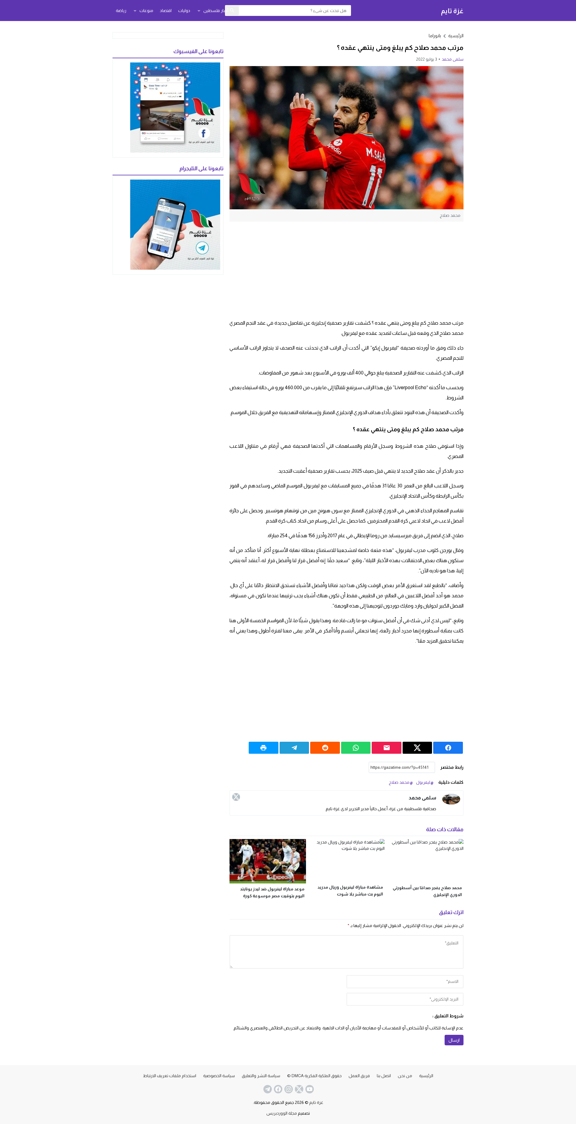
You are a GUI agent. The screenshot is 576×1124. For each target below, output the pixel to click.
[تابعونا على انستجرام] (288, 1089)
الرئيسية (426, 1075)
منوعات (146, 10)
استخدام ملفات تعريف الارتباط (169, 1075)
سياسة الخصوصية (219, 1075)
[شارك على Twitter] (417, 747)
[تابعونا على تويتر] (298, 1089)
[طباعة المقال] (263, 747)
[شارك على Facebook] (448, 747)
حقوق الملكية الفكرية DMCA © (314, 1075)
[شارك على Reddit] (325, 747)
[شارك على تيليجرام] (294, 747)
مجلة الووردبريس (281, 1113)
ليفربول (423, 782)
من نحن (405, 1075)
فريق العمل (359, 1075)
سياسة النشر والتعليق (261, 1075)
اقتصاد (166, 10)
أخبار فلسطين (215, 10)
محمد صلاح (399, 782)
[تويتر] (236, 797)
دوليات (184, 10)
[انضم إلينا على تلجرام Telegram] (267, 1089)
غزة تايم (452, 10)
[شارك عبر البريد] (386, 747)
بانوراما (435, 35)
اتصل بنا (384, 1075)
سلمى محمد (453, 59)
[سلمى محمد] (451, 799)
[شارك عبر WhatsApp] (356, 747)
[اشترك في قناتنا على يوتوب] (309, 1089)
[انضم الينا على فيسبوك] (277, 1089)
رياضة (121, 10)
